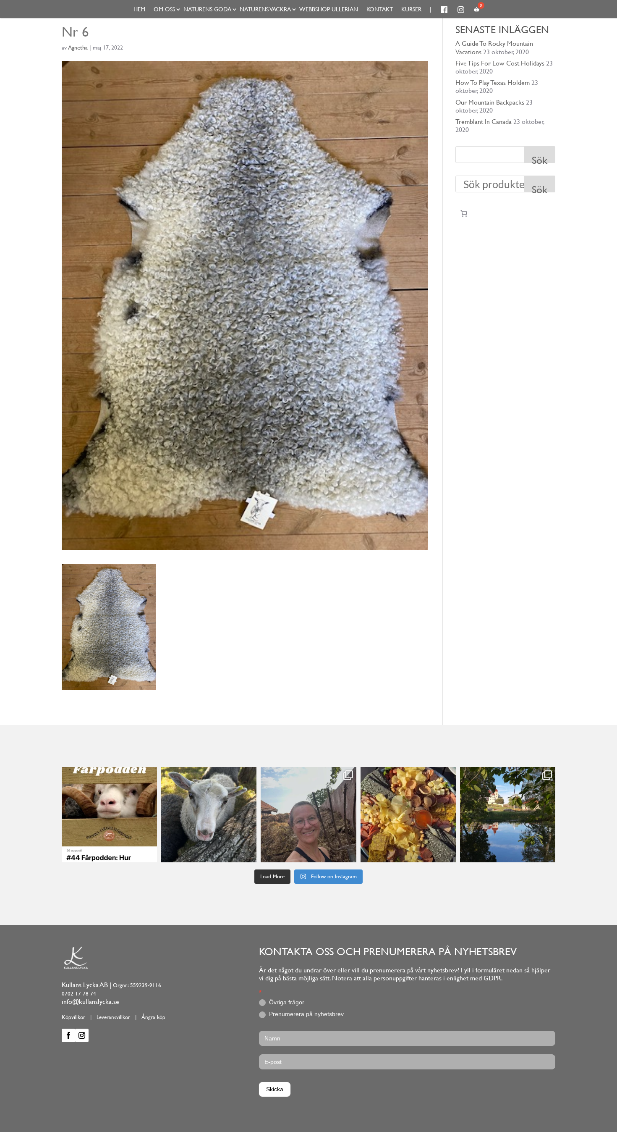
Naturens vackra (265, 9)
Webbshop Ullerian (328, 9)
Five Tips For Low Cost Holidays (499, 63)
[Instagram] (149, 854)
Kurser (411, 9)
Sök (539, 158)
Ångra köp (153, 1017)
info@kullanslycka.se (90, 1002)
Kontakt (379, 9)
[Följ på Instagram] (82, 1035)
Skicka (274, 1089)
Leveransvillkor (113, 1017)
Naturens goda (207, 9)
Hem (139, 9)
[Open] (109, 814)
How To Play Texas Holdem (492, 83)
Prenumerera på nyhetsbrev (305, 1014)
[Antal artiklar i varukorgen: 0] (463, 213)
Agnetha (78, 47)
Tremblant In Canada (483, 122)
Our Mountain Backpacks (489, 102)
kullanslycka (108, 774)
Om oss (164, 9)
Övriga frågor (285, 1002)
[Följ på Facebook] (68, 1035)
